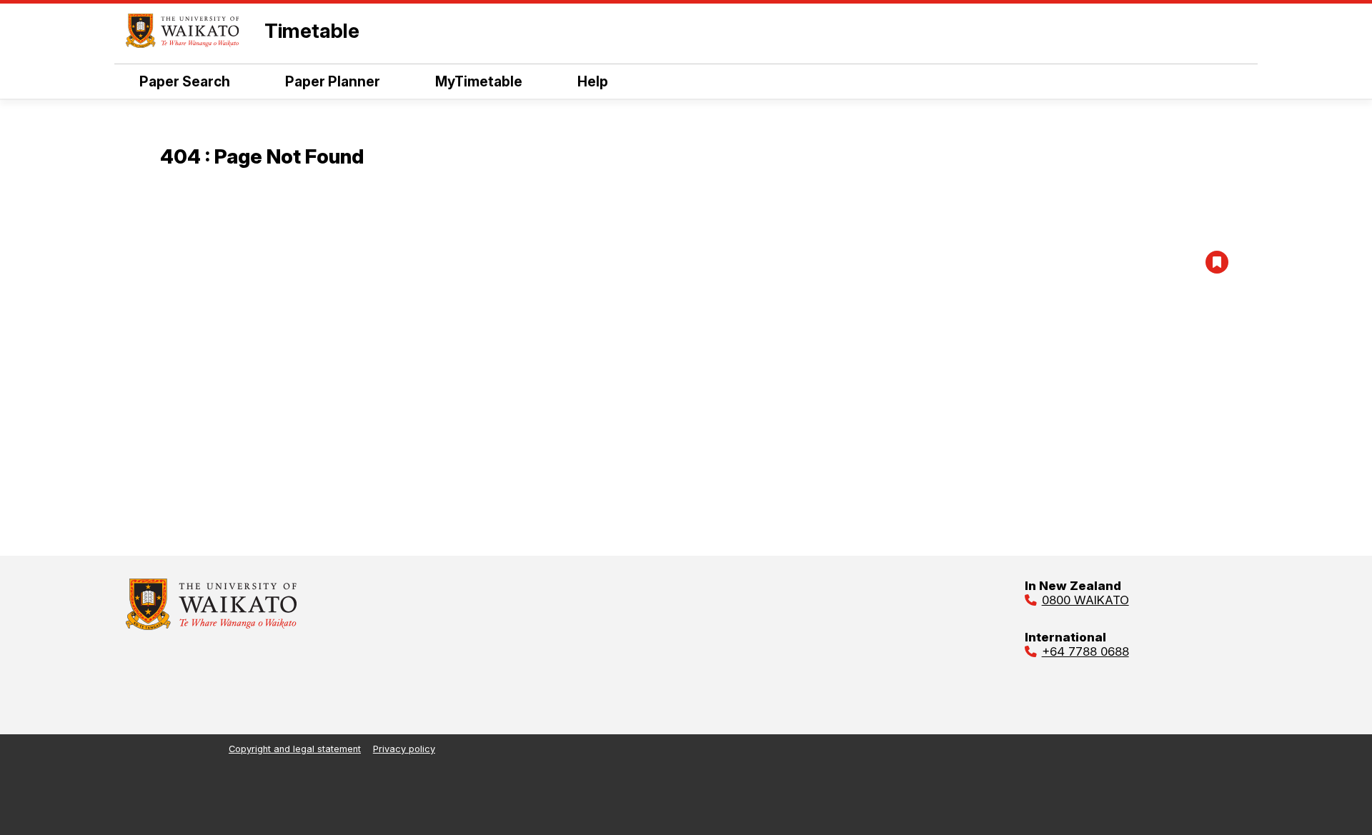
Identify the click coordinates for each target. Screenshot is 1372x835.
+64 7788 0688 (1085, 651)
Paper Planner (332, 81)
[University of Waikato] (211, 626)
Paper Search (184, 81)
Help (592, 81)
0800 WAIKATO (1085, 600)
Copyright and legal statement (295, 749)
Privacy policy (404, 749)
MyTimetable (478, 81)
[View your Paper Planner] (1217, 262)
